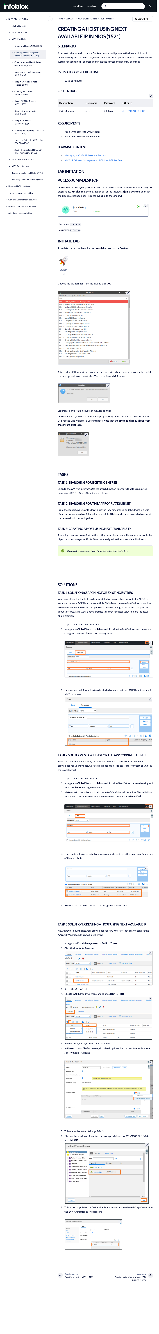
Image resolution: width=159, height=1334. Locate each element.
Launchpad (91, 6)
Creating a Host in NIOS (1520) (28, 46)
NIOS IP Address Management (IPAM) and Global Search (94, 160)
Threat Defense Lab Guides (20, 193)
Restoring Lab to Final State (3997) (27, 173)
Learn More (78, 6)
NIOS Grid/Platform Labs (22, 159)
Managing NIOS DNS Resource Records (85, 155)
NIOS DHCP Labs (19, 32)
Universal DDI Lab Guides (19, 186)
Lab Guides (70, 18)
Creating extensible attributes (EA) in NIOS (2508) (27, 64)
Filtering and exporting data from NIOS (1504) (29, 132)
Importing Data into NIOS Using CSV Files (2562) (28, 141)
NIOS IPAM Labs (18, 39)
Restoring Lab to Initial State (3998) (27, 179)
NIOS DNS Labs (18, 26)
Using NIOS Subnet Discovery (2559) (22, 122)
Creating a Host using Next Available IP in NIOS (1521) (26, 54)
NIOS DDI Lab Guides (18, 19)
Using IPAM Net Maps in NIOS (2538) (25, 103)
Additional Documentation (20, 213)
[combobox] (123, 6)
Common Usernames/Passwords (22, 199)
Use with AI (143, 19)
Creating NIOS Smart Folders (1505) (23, 93)
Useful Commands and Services (22, 206)
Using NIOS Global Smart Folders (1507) (25, 83)
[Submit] (104, 6)
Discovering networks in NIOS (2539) (25, 112)
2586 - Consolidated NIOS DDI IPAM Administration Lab (28, 151)
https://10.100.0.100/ (132, 110)
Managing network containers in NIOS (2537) (28, 73)
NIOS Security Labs (20, 166)
